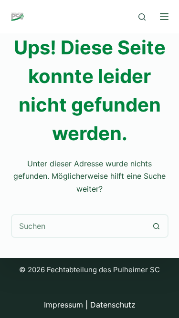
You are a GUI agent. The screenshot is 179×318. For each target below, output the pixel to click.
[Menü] (164, 16)
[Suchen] (142, 17)
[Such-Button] (157, 226)
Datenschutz (113, 304)
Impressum (63, 304)
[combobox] (79, 226)
